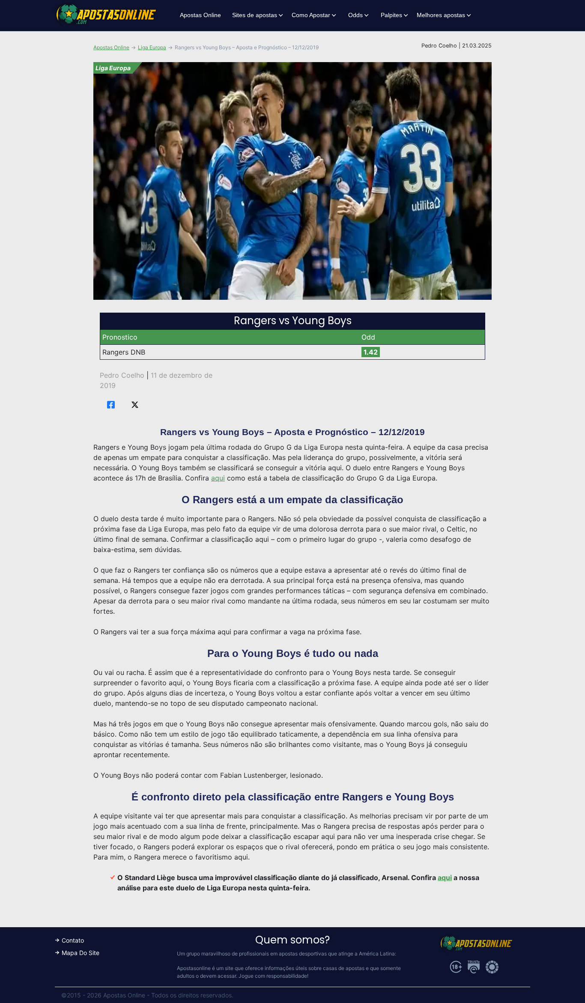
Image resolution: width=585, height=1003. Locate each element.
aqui (218, 478)
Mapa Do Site (80, 952)
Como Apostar (311, 15)
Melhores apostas (441, 15)
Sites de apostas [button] (254, 15)
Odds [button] (355, 15)
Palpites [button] (391, 15)
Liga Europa (152, 47)
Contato (73, 940)
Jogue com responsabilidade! (273, 976)
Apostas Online (200, 15)
